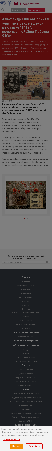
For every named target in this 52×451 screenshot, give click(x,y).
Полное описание (11, 440)
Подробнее (34, 446)
